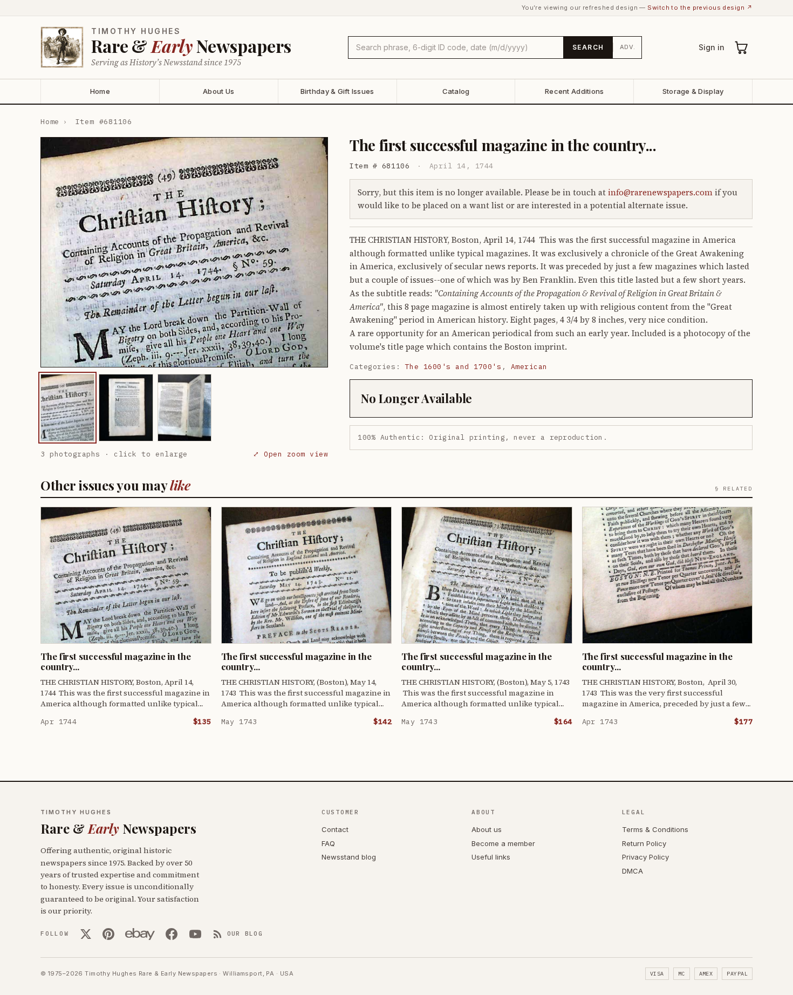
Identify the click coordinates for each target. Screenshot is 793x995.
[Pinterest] (108, 934)
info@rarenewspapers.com (660, 192)
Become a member (503, 843)
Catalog (456, 91)
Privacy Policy (645, 857)
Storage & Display (692, 91)
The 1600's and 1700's (453, 366)
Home (100, 91)
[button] (184, 252)
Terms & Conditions (655, 829)
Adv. (627, 47)
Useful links (490, 857)
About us (486, 829)
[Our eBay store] (140, 934)
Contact (335, 829)
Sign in (711, 47)
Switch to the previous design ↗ (700, 7)
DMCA (632, 871)
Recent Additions (574, 91)
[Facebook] (171, 934)
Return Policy (644, 843)
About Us (218, 91)
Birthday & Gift (337, 91)
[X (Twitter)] (86, 934)
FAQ (328, 843)
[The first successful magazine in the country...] (67, 407)
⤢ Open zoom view (290, 454)
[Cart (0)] (742, 47)
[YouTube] (195, 934)
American (529, 366)
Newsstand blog (349, 857)
